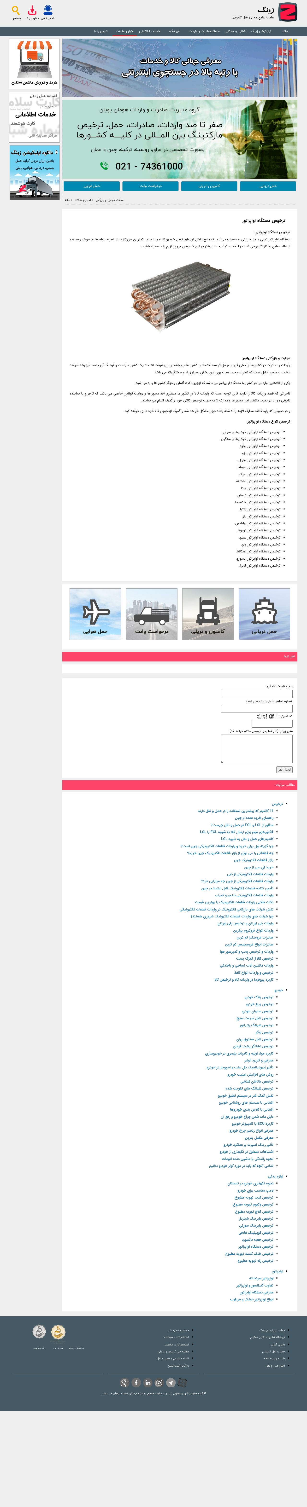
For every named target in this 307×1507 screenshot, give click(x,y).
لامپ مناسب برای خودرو (255, 1191)
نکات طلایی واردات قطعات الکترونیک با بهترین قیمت (234, 902)
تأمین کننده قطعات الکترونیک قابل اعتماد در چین (237, 888)
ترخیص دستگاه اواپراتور (263, 220)
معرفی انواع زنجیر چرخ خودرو (251, 1131)
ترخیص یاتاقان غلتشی (256, 1081)
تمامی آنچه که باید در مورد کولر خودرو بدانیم (241, 1166)
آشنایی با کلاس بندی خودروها (251, 1110)
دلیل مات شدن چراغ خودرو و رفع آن (247, 1117)
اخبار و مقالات (125, 31)
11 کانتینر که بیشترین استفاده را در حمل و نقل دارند (235, 811)
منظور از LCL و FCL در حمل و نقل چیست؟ (242, 825)
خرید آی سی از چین (258, 867)
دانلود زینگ (32, 19)
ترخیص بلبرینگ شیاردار (256, 1219)
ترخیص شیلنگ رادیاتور (256, 1025)
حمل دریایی (268, 186)
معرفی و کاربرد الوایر (258, 1060)
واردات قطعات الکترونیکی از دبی (250, 874)
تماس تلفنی (47, 19)
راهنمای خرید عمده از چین (254, 818)
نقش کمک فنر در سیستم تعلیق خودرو (245, 1096)
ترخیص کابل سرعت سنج (255, 1018)
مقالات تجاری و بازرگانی (110, 200)
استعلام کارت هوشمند (176, 1337)
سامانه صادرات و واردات (204, 31)
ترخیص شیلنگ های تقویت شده (249, 1088)
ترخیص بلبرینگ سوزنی (256, 1226)
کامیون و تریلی (209, 186)
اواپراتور (277, 1271)
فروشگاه (174, 31)
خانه (285, 31)
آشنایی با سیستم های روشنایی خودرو (246, 1103)
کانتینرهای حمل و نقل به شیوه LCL (247, 839)
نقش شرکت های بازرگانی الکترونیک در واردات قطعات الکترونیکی (226, 909)
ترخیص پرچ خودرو (259, 1004)
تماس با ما (100, 31)
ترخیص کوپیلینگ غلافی (255, 1233)
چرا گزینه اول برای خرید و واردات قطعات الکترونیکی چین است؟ (227, 846)
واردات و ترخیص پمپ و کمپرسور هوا (246, 952)
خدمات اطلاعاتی (149, 31)
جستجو (17, 19)
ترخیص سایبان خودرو (257, 1011)
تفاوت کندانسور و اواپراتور (254, 1285)
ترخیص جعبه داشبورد (257, 1240)
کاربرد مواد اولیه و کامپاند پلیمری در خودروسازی (239, 1053)
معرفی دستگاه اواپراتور (256, 1292)
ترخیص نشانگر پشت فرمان (253, 1046)
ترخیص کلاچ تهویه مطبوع (254, 1212)
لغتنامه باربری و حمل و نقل (173, 1358)
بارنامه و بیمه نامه (274, 1358)
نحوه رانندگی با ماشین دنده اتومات (247, 1159)
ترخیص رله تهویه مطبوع (255, 1261)
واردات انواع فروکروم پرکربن (253, 930)
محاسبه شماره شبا (178, 1330)
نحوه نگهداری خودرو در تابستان (250, 1183)
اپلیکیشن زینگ (261, 31)
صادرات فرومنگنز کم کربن (254, 937)
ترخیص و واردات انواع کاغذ (253, 973)
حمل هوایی (92, 186)
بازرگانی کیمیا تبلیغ (178, 1365)
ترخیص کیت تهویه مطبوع (254, 1197)
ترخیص (277, 804)
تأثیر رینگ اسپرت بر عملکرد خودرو (248, 1145)
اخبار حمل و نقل (275, 1365)
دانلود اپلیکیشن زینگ (272, 1330)
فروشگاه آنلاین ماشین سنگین (267, 1337)
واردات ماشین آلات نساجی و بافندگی (246, 965)
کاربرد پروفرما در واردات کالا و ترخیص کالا (243, 980)
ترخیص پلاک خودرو (259, 997)
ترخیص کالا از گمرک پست (254, 959)
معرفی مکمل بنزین (259, 1138)
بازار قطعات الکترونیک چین (253, 860)
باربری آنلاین (277, 1344)
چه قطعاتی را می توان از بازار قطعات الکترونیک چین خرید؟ (230, 853)
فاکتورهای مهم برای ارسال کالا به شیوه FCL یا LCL (236, 832)
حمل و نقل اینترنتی (273, 1351)
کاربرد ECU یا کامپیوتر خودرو (252, 1124)
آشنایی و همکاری (235, 31)
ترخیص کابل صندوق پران (254, 1039)
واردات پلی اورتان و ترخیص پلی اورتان (245, 923)
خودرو (278, 990)
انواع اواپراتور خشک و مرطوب (251, 1299)
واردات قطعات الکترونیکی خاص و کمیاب (244, 895)
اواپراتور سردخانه (261, 1278)
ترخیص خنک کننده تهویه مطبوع (249, 1254)
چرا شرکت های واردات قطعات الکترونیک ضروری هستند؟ (232, 916)
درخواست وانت (151, 186)
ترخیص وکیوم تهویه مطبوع (253, 1204)
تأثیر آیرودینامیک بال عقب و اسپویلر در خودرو (240, 1067)
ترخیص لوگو (264, 1032)
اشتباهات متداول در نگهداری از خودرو (246, 1152)
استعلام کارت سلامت (177, 1344)
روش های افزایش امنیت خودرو (250, 1075)
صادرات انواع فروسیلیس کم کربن (249, 944)
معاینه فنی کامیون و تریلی (173, 1351)
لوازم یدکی (275, 1176)
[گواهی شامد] (39, 1331)
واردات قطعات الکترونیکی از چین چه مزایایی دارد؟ (237, 881)
